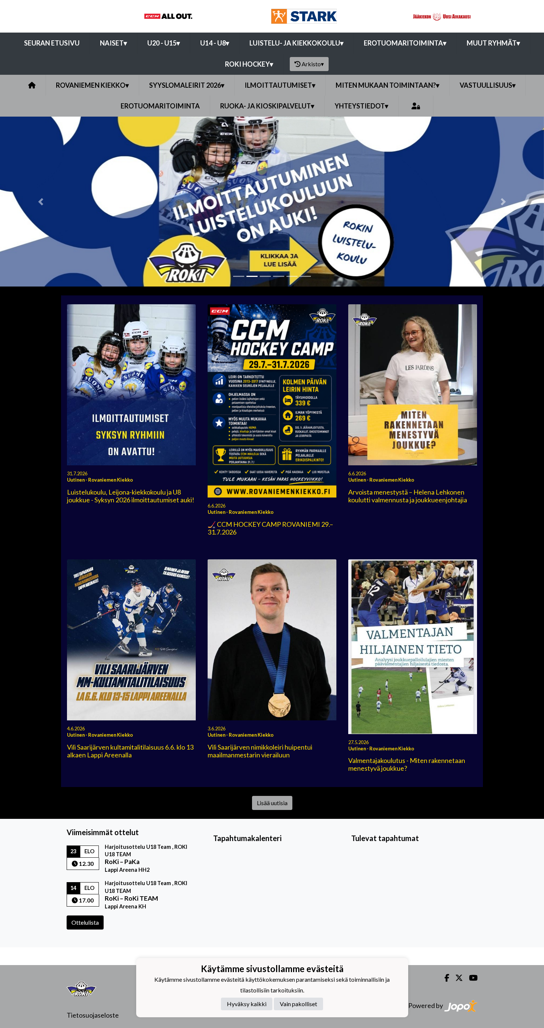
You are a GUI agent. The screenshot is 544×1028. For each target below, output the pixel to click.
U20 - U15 (163, 43)
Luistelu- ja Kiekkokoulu (296, 43)
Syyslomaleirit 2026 (186, 85)
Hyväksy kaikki (246, 1004)
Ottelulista (85, 922)
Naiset (113, 43)
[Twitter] (456, 978)
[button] (41, 202)
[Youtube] (470, 978)
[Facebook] (444, 978)
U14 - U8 (214, 43)
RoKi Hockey (249, 64)
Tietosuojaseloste (93, 1015)
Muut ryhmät (493, 43)
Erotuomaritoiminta (405, 43)
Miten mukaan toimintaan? (387, 85)
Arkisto (313, 63)
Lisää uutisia (272, 802)
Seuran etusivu (52, 43)
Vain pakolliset (298, 1004)
